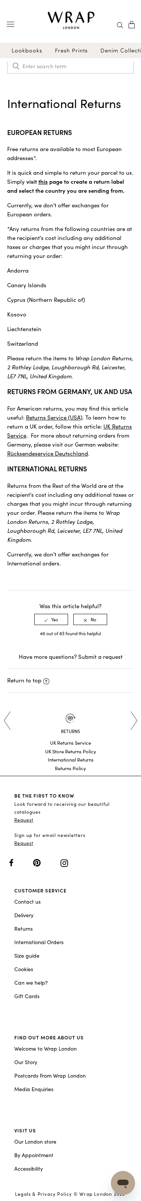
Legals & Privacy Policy (43, 1194)
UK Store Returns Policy (70, 751)
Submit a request (100, 656)
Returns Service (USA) (54, 417)
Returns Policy (70, 768)
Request (23, 820)
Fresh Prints (71, 50)
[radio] (51, 619)
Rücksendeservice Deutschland (47, 453)
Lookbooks (27, 50)
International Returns (71, 759)
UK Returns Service (70, 742)
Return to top (24, 680)
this (43, 181)
